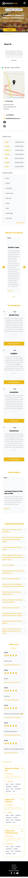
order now (10, 290)
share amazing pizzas (14, 343)
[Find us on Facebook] (14, 122)
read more (6, 508)
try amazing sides (14, 420)
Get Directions (9, 101)
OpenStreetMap (15, 97)
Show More (14, 334)
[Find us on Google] (14, 126)
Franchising (14, 867)
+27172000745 (10, 115)
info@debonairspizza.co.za (13, 118)
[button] (14, 82)
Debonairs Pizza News (14, 870)
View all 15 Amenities (20, 222)
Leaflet (9, 97)
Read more (14, 60)
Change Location (8, 34)
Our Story (14, 865)
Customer (14, 868)
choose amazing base (14, 382)
